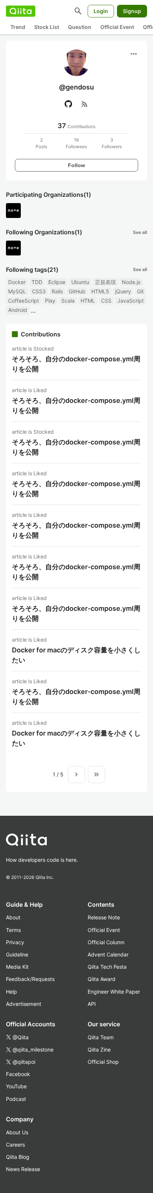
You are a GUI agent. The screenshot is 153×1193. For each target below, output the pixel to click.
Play (50, 300)
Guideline (17, 954)
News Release (23, 1169)
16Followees (76, 143)
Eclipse (56, 282)
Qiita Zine (99, 1049)
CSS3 (39, 291)
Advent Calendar (108, 954)
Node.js (131, 282)
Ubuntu (80, 282)
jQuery (123, 291)
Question (79, 27)
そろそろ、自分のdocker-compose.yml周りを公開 (76, 364)
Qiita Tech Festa (107, 967)
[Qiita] (20, 11)
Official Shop (103, 1062)
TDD (37, 282)
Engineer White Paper (114, 991)
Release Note (104, 917)
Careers (15, 1144)
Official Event (117, 27)
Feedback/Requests (30, 979)
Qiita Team (101, 1037)
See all (140, 232)
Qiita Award (101, 979)
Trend (17, 27)
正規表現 (105, 282)
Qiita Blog (17, 1157)
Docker (17, 282)
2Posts (41, 143)
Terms (13, 930)
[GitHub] (68, 104)
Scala (68, 300)
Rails (57, 291)
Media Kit (17, 967)
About (13, 917)
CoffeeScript (23, 300)
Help (11, 991)
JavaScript (130, 300)
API (92, 1004)
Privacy (15, 942)
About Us (17, 1132)
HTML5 (100, 291)
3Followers (112, 143)
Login (101, 11)
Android (17, 310)
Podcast (16, 1099)
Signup (132, 11)
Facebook (18, 1074)
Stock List (46, 27)
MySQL (17, 291)
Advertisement (23, 1004)
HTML (88, 300)
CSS (106, 300)
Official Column (106, 942)
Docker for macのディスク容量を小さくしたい (76, 655)
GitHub (77, 291)
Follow (76, 165)
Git (140, 291)
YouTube (16, 1086)
